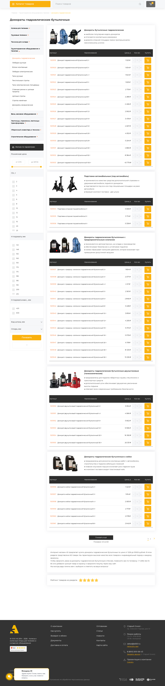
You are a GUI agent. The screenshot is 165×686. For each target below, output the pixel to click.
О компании (56, 626)
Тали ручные (17, 76)
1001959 (53, 509)
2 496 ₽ (128, 104)
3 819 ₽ (127, 313)
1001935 (53, 216)
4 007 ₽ (128, 126)
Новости (100, 636)
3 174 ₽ (127, 216)
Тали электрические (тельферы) (25, 85)
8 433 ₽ (128, 350)
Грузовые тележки (19, 35)
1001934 (53, 209)
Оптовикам (101, 626)
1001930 (53, 141)
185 (17, 281)
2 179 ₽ (127, 89)
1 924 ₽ (127, 75)
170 (17, 267)
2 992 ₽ (128, 111)
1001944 (53, 321)
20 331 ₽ (128, 443)
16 (17, 221)
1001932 (53, 155)
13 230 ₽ (128, 357)
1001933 (53, 162)
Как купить (56, 631)
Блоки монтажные (19, 67)
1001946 (53, 335)
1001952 (53, 421)
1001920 (53, 67)
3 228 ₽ (128, 306)
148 (17, 249)
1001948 (53, 350)
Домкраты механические (22, 105)
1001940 (53, 291)
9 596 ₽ (128, 428)
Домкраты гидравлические (23, 58)
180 (17, 276)
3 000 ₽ (128, 209)
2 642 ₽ (128, 523)
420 (17, 308)
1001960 (53, 516)
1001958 (53, 501)
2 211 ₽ (127, 284)
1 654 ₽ (127, 67)
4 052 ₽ (128, 133)
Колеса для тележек (19, 28)
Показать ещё (101, 537)
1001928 (53, 126)
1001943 (53, 313)
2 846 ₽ (128, 299)
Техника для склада (19, 42)
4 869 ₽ (128, 148)
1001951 (53, 413)
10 (17, 208)
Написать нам (132, 646)
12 (17, 213)
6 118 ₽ (127, 342)
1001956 (53, 487)
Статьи (99, 631)
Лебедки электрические (22, 72)
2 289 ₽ (128, 97)
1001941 (53, 299)
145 (17, 245)
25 (17, 230)
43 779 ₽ (128, 162)
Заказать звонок (133, 654)
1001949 (53, 357)
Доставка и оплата (59, 645)
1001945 (53, 328)
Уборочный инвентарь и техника (25, 130)
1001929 (53, 133)
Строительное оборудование (23, 137)
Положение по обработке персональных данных (69, 679)
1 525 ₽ (127, 60)
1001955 (53, 443)
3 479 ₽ (128, 119)
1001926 (53, 111)
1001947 (53, 342)
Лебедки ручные (19, 63)
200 (17, 289)
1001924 (53, 97)
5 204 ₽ (128, 141)
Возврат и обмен (59, 636)
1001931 (53, 148)
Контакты (100, 640)
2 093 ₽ (128, 501)
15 (17, 217)
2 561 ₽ (127, 291)
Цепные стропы (18, 96)
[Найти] (140, 4)
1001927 (53, 119)
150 (17, 254)
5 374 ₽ (128, 328)
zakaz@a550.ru (133, 644)
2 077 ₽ (128, 277)
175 (17, 272)
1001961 (53, 523)
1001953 (53, 428)
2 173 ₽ (127, 509)
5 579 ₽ (128, 335)
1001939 (53, 284)
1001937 (53, 269)
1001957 (53, 494)
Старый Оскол (133, 626)
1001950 (53, 406)
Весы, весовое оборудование (23, 114)
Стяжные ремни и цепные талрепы (23, 91)
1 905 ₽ (127, 82)
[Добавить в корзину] (147, 60)
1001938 (53, 277)
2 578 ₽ (128, 516)
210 (17, 294)
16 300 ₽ (128, 435)
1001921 (53, 75)
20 (17, 226)
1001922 (53, 82)
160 (17, 258)
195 (17, 285)
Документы (56, 640)
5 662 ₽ (128, 421)
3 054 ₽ (128, 406)
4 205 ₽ (128, 321)
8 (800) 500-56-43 (135, 652)
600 (17, 313)
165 (17, 263)
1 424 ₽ (127, 487)
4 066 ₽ (128, 413)
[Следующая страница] (153, 539)
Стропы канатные (19, 100)
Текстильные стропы (20, 80)
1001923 (53, 89)
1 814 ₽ (127, 494)
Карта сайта (101, 645)
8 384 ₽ (128, 155)
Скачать (130, 662)
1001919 (53, 60)
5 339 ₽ (128, 223)
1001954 (53, 435)
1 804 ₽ (128, 269)
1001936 (53, 223)
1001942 (53, 306)
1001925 (53, 104)
